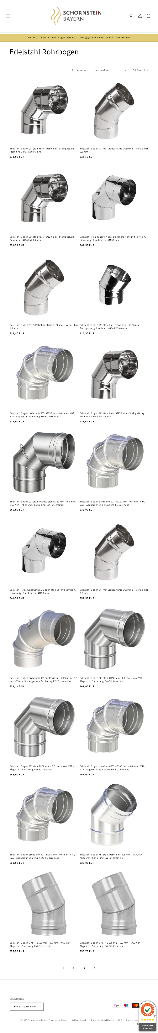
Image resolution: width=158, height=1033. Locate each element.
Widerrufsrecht (79, 1020)
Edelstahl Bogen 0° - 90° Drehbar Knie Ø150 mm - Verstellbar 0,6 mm (44, 327)
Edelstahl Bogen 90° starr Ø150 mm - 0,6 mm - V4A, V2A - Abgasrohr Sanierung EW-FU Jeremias (112, 680)
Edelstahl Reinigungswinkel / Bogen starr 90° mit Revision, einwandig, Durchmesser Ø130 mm (43, 591)
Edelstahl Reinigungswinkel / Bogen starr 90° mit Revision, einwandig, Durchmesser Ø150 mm (113, 238)
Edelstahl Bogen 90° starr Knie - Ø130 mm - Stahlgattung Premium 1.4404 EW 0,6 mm (112, 415)
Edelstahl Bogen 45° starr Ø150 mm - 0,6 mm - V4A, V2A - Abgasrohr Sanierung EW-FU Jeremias (112, 856)
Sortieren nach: (80, 70)
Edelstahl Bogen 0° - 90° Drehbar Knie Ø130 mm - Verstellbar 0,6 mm (114, 150)
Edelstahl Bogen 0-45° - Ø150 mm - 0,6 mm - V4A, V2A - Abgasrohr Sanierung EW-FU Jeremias (41, 944)
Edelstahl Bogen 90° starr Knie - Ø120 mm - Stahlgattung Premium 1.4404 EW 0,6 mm (42, 238)
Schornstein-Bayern (38, 1020)
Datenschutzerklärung (102, 1020)
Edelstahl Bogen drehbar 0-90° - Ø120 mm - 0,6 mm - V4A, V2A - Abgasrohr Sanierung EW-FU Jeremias (112, 503)
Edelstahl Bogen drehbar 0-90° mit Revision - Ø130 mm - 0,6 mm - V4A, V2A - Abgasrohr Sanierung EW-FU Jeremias (43, 680)
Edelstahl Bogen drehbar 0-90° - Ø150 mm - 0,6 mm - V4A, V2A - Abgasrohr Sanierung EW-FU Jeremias (42, 856)
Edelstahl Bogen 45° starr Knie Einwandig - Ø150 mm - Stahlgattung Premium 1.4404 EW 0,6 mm (110, 327)
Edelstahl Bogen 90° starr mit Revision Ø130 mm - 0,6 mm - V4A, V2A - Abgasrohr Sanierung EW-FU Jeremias (43, 503)
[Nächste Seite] (94, 968)
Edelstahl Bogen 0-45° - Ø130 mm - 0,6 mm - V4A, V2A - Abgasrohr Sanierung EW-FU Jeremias (111, 944)
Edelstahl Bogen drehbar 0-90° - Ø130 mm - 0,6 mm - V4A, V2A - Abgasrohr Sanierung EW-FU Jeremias (42, 415)
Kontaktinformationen (137, 1020)
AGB (120, 1020)
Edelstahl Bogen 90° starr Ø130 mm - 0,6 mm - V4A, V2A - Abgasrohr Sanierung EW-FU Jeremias (42, 768)
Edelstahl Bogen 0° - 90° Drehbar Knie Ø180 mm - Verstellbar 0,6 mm (114, 591)
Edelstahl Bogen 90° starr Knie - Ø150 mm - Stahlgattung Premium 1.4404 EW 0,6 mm (42, 150)
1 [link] (63, 968)
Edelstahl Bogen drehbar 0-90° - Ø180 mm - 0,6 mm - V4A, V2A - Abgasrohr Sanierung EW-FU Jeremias (112, 768)
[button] (8, 16)
